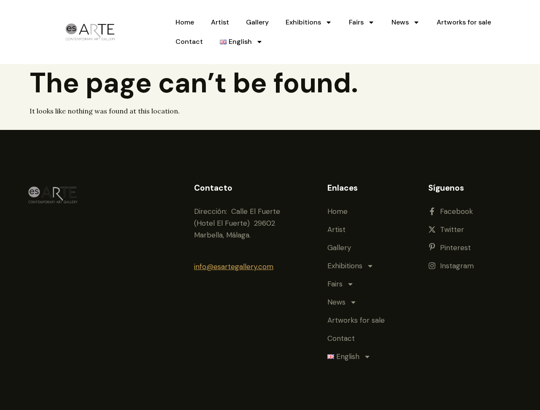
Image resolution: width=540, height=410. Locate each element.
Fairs (356, 22)
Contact (189, 41)
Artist (220, 22)
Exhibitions (303, 22)
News (400, 22)
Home (185, 22)
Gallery (257, 22)
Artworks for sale (464, 22)
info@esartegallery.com (233, 266)
